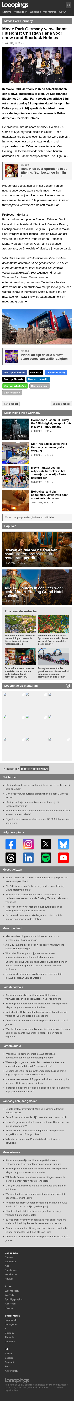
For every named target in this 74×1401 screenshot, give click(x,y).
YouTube (10, 1295)
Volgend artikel (61, 403)
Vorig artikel (11, 403)
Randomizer (12, 1270)
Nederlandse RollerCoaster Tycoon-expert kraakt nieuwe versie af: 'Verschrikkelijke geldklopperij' (53, 639)
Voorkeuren (50, 11)
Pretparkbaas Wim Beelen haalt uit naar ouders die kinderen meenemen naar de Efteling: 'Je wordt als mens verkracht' (37, 898)
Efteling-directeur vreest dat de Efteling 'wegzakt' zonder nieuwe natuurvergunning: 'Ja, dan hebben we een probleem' (36, 965)
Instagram (11, 1324)
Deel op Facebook (14, 372)
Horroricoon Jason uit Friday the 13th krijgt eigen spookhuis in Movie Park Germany (51, 423)
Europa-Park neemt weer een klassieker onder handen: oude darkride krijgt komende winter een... (20, 672)
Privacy (9, 1278)
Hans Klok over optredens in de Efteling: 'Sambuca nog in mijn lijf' (44, 172)
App (7, 1265)
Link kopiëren (12, 392)
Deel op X (35, 372)
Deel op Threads (13, 379)
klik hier (49, 517)
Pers (7, 1366)
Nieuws (6, 11)
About (62, 11)
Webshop (35, 11)
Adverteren (11, 1370)
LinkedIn (10, 1341)
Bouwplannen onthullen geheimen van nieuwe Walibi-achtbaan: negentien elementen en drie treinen (53, 672)
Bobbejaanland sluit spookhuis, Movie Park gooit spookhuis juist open (49, 495)
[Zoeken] (69, 5)
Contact (9, 1362)
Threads (9, 1337)
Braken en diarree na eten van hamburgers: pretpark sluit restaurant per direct (30, 554)
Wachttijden (20, 11)
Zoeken (9, 1357)
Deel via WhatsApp (15, 386)
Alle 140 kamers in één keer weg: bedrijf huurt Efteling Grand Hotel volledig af (33, 592)
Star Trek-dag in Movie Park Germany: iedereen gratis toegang (49, 447)
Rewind (9, 1308)
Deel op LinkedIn (38, 379)
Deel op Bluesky (56, 372)
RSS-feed (10, 1303)
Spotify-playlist (14, 1299)
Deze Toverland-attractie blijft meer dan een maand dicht (36, 1117)
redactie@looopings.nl (34, 768)
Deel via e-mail (39, 386)
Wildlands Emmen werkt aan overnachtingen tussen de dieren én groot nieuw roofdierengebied (20, 639)
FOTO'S (21, 436)
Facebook (11, 1320)
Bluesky (9, 1332)
